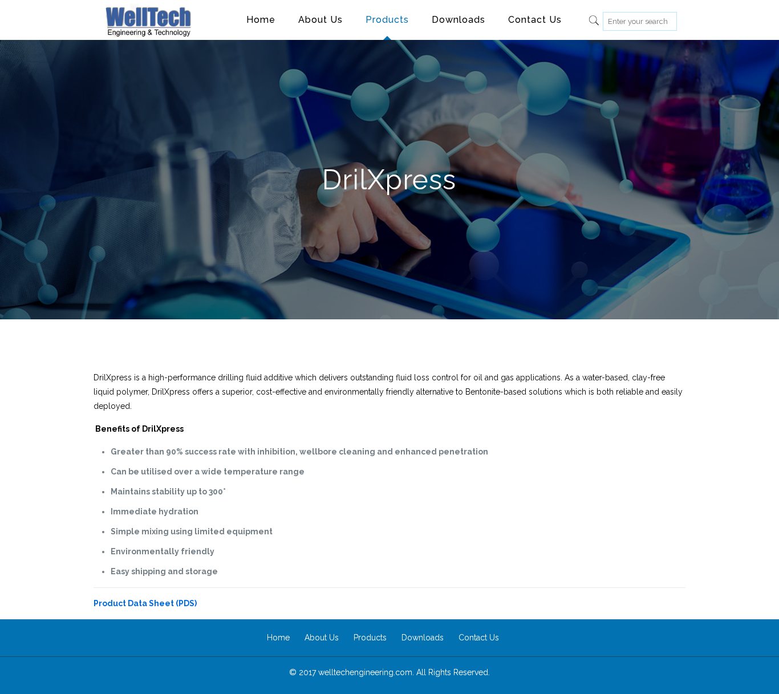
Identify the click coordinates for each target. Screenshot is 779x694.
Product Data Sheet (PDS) (145, 603)
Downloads (422, 637)
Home (278, 637)
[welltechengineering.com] (148, 20)
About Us (322, 637)
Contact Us (479, 637)
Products (370, 637)
